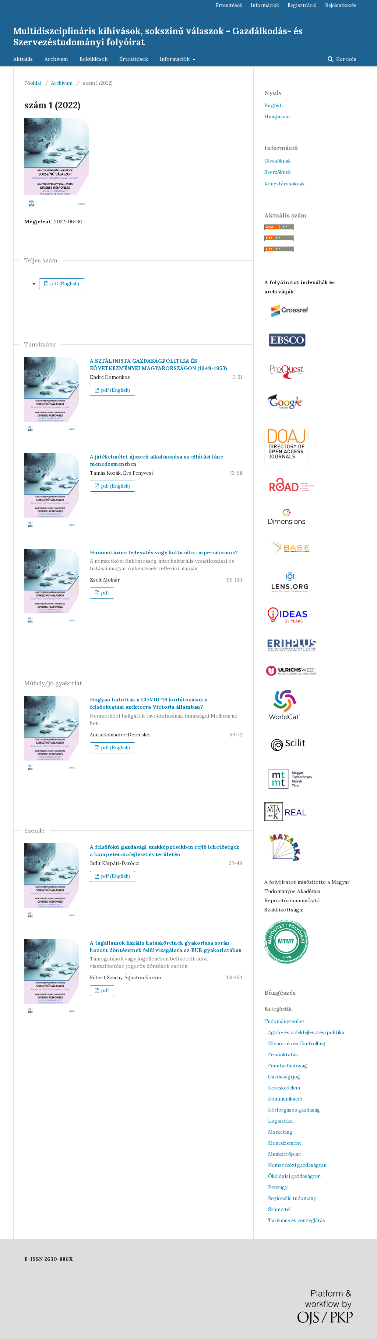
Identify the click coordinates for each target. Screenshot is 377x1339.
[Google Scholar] (287, 411)
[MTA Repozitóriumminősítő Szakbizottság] (286, 962)
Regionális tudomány (292, 1198)
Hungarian (277, 116)
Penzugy (278, 1187)
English (273, 105)
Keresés (345, 59)
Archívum (56, 59)
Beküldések (94, 59)
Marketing (280, 1132)
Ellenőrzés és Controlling (296, 1043)
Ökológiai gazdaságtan (294, 1176)
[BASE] (292, 558)
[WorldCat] (284, 723)
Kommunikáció (285, 1099)
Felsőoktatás (283, 1055)
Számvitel (279, 1209)
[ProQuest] (288, 380)
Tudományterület (284, 1021)
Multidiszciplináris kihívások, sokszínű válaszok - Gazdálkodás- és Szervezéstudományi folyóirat (158, 36)
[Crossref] (294, 319)
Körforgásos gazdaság (294, 1110)
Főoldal (32, 83)
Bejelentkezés (340, 5)
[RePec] (289, 624)
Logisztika (280, 1121)
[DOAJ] (286, 464)
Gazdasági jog (284, 1077)
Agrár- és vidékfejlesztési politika (306, 1032)
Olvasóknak (277, 161)
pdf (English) (64, 283)
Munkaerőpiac (284, 1154)
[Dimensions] (287, 527)
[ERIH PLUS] (292, 653)
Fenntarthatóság (287, 1066)
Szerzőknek (277, 172)
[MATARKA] (285, 867)
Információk (175, 59)
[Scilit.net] (290, 755)
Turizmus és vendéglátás (296, 1220)
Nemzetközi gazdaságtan (297, 1165)
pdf (104, 593)
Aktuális (23, 59)
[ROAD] (291, 495)
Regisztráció (302, 5)
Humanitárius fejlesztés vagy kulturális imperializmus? (164, 560)
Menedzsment (284, 1143)
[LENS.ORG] (290, 593)
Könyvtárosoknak (284, 184)
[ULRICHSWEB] (292, 676)
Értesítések (133, 59)
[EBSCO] (287, 349)
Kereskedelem (284, 1088)
